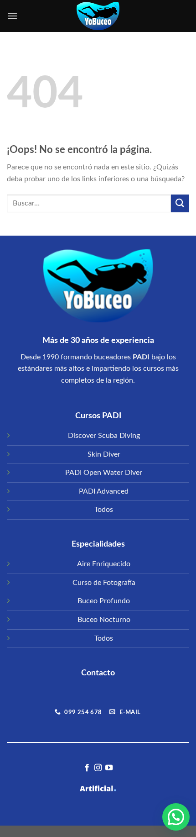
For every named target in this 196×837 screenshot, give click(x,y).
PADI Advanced (104, 491)
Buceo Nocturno (103, 619)
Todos (103, 509)
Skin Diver (104, 454)
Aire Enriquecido (103, 564)
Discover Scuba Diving (104, 435)
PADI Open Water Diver (103, 472)
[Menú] (12, 16)
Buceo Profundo (103, 601)
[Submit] (180, 203)
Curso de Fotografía (103, 582)
